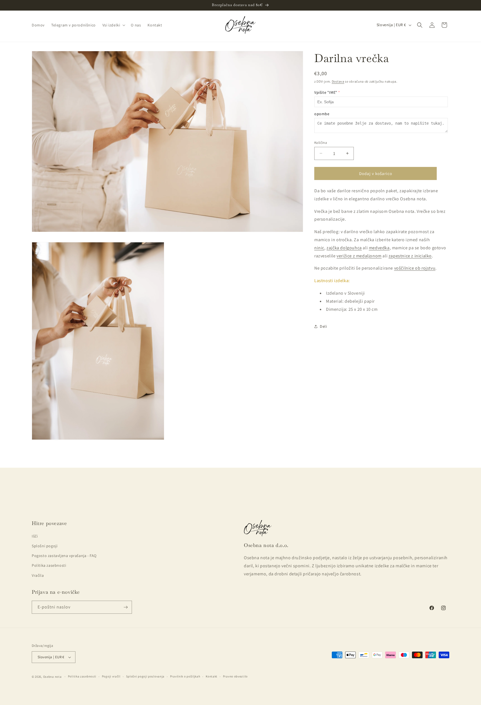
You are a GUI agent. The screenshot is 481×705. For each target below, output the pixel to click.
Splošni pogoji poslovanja (145, 676)
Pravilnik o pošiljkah (185, 676)
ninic (319, 248)
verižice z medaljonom (359, 256)
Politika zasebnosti (49, 565)
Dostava (338, 81)
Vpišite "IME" (325, 92)
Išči (35, 536)
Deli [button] (323, 326)
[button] (113, 25)
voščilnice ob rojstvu (415, 268)
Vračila (38, 575)
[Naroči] (125, 607)
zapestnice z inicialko (410, 256)
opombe (322, 113)
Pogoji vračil (111, 676)
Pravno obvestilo (235, 676)
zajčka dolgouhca (344, 248)
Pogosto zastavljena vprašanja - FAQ (64, 555)
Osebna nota (52, 677)
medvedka (379, 248)
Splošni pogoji (44, 545)
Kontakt (211, 676)
